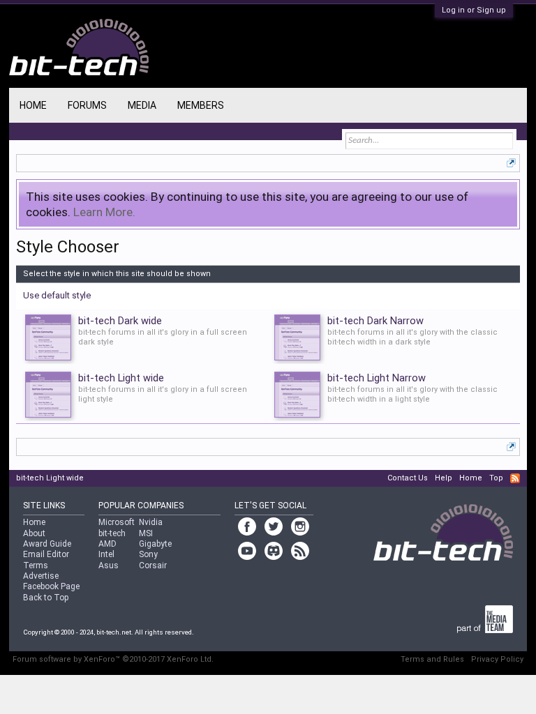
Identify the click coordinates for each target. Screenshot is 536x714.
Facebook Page (51, 586)
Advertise (41, 576)
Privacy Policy (497, 659)
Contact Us (407, 478)
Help (443, 478)
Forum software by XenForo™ (113, 659)
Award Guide (47, 544)
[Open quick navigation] (511, 162)
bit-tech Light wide (50, 478)
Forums (87, 105)
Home (33, 105)
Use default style (57, 295)
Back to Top (45, 597)
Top (496, 478)
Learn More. (104, 212)
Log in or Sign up (474, 10)
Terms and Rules (432, 659)
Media (142, 105)
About (34, 533)
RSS (515, 478)
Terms (35, 565)
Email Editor (46, 554)
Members (200, 105)
